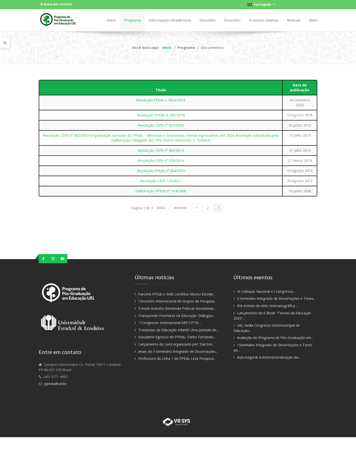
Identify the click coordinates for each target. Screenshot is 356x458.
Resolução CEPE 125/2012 (160, 181)
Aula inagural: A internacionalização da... (268, 357)
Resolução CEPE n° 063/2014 (161, 150)
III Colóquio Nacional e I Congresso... (266, 291)
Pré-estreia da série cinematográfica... (267, 305)
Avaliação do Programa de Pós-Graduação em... (275, 337)
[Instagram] (53, 258)
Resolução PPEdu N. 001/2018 (161, 115)
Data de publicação (299, 87)
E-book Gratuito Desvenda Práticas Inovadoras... (177, 308)
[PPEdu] (59, 19)
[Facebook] (43, 258)
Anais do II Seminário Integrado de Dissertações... (178, 351)
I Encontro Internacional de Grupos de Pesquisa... (177, 301)
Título (160, 90)
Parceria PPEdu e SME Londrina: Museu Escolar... (176, 294)
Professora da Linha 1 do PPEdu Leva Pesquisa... (177, 358)
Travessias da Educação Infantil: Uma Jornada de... (178, 330)
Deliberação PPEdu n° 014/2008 (160, 191)
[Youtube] (62, 258)
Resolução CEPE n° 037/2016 (161, 125)
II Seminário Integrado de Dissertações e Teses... (276, 298)
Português (262, 4)
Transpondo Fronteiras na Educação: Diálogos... (176, 315)
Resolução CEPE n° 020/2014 (161, 160)
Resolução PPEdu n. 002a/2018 (160, 100)
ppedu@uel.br (55, 383)
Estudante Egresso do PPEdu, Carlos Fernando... (177, 337)
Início (161, 207)
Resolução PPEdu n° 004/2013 (161, 170)
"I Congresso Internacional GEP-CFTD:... (169, 322)
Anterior (180, 207)
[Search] (5, 43)
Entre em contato (58, 4)
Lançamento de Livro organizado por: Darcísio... (176, 344)
